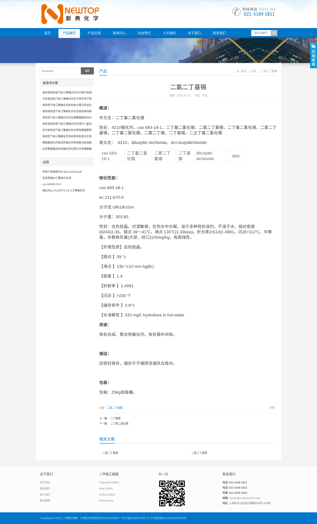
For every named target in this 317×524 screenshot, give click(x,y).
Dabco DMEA (107, 494)
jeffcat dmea (106, 500)
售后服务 (45, 500)
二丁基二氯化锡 (119, 423)
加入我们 (45, 494)
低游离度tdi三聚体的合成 (56, 178)
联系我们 (219, 33)
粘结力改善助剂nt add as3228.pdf (62, 171)
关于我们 (194, 33)
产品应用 (94, 33)
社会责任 (144, 33)
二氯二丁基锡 (114, 407)
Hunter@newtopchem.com (244, 498)
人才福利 (169, 33)
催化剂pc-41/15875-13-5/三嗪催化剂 (63, 190)
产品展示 (69, 33)
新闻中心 (119, 33)
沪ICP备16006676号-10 (135, 518)
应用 (46, 162)
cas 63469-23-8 (51, 184)
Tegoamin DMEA (109, 482)
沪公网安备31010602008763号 (168, 518)
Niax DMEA (106, 488)
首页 (47, 33)
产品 (103, 71)
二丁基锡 (115, 418)
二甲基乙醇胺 (70, 518)
